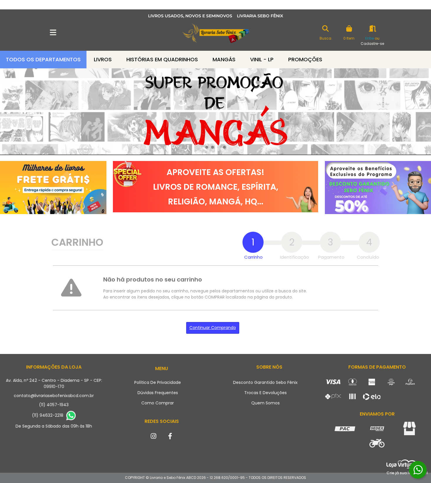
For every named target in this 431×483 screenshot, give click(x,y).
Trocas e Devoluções (265, 393)
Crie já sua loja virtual (407, 473)
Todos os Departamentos (43, 59)
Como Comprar (157, 403)
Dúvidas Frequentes (158, 393)
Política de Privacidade (157, 382)
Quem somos (265, 403)
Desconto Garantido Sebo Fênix (265, 382)
